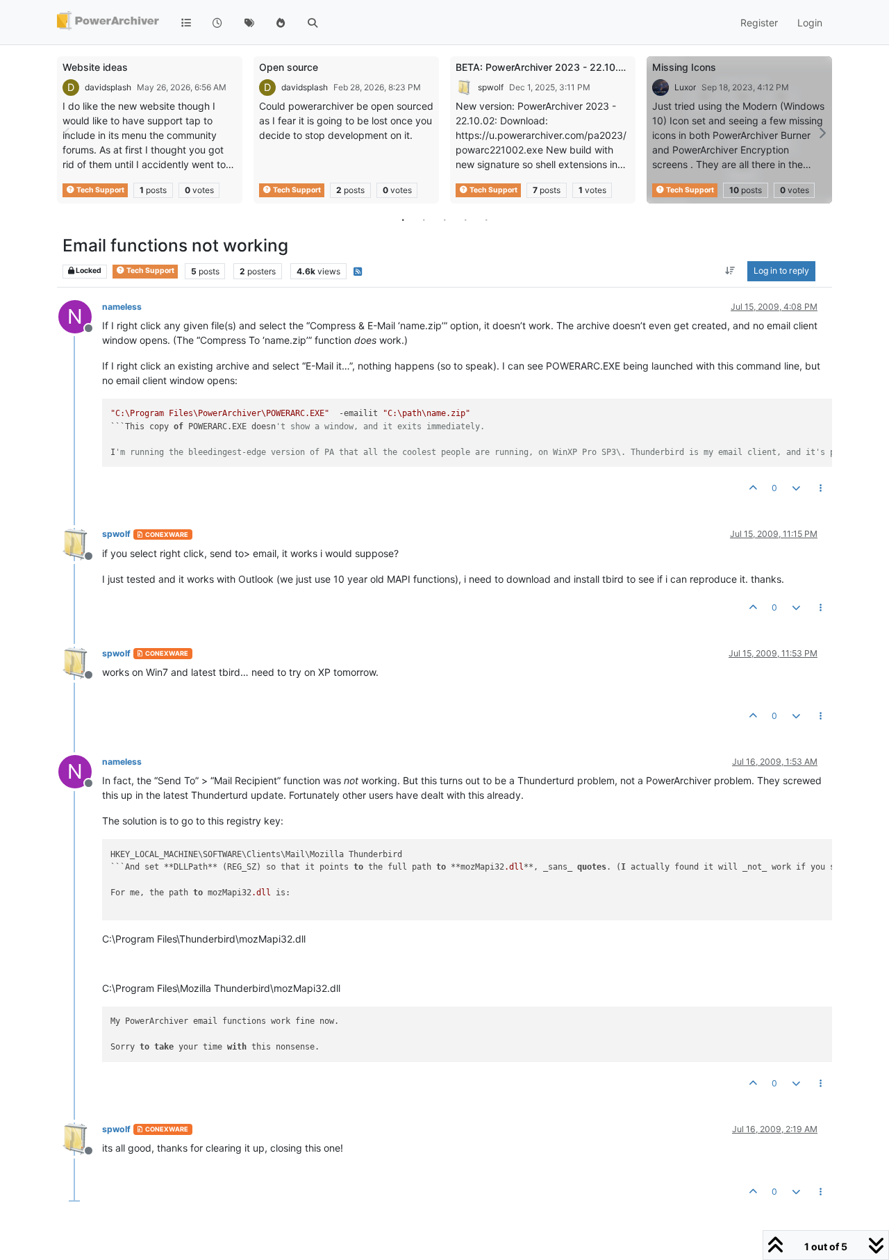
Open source (288, 67)
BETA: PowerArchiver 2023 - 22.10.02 (543, 67)
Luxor (685, 87)
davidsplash (108, 87)
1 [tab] (403, 219)
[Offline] (80, 543)
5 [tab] (486, 219)
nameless (122, 306)
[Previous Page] (67, 133)
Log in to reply (781, 271)
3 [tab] (444, 219)
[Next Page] (821, 133)
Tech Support (99, 189)
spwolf (491, 87)
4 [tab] (465, 219)
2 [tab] (424, 219)
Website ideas (95, 67)
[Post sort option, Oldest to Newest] (730, 271)
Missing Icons (684, 67)
